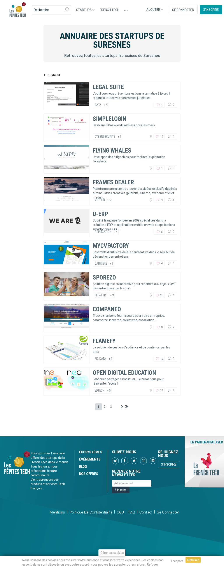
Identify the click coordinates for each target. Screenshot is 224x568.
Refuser (152, 564)
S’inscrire (211, 9)
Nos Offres (88, 473)
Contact (145, 512)
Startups (84, 10)
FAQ (131, 512)
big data (100, 358)
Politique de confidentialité (90, 512)
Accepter (176, 561)
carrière (100, 263)
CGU (120, 512)
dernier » (126, 406)
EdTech (99, 390)
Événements (89, 459)
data (97, 105)
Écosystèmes (90, 452)
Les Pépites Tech (17, 10)
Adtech (99, 200)
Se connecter (183, 10)
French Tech (109, 10)
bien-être (100, 295)
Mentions (57, 512)
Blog (83, 466)
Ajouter (153, 9)
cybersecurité (104, 136)
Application (102, 232)
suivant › (122, 406)
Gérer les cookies (112, 552)
